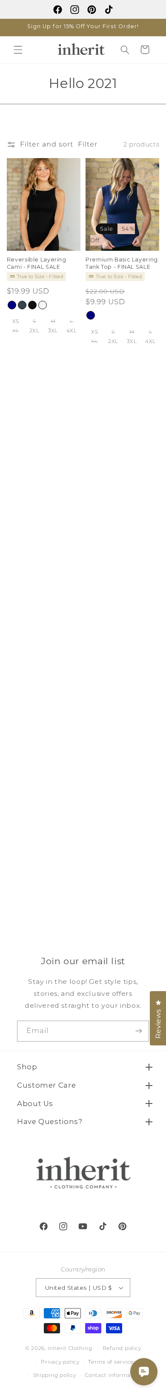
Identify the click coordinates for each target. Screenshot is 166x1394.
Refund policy (122, 1348)
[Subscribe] (139, 1031)
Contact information (113, 1375)
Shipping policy (54, 1375)
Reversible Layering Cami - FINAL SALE (36, 263)
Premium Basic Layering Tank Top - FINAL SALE (122, 263)
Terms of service (111, 1362)
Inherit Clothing (70, 1348)
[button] (18, 49)
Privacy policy (60, 1362)
